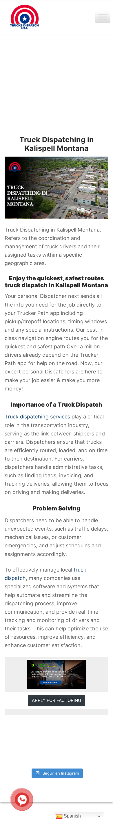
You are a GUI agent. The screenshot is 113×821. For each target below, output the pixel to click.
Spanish (72, 816)
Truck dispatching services (37, 417)
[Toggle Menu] (102, 17)
